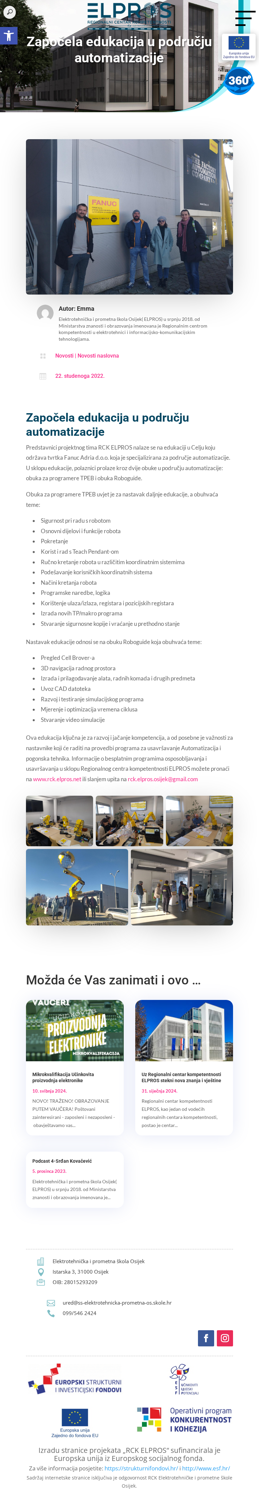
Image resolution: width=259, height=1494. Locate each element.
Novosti (64, 356)
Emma (85, 308)
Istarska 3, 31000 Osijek (81, 1271)
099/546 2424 (79, 1313)
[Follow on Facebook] (206, 1338)
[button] (9, 35)
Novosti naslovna (98, 356)
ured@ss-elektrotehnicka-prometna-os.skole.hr (117, 1302)
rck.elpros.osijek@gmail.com (163, 779)
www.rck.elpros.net (57, 779)
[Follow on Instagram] (225, 1338)
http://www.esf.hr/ (206, 1468)
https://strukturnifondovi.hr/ (141, 1468)
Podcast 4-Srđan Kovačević (62, 1161)
